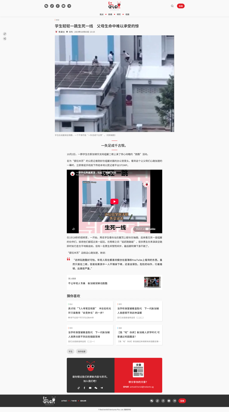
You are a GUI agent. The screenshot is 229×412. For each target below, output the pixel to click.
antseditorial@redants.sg (142, 386)
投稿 (181, 6)
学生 (71, 351)
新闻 (110, 14)
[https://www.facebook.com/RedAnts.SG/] (58, 6)
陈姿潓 (62, 31)
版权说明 (83, 401)
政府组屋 (81, 351)
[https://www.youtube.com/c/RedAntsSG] (63, 6)
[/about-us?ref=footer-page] (46, 6)
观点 (102, 14)
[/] (114, 6)
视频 (127, 14)
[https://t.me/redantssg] (69, 6)
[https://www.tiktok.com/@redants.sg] (52, 6)
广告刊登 (74, 401)
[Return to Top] (223, 408)
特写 (119, 14)
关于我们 (64, 401)
